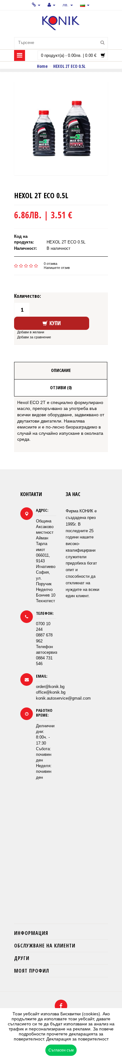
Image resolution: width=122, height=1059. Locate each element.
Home (42, 66)
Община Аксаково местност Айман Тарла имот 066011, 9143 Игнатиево (45, 544)
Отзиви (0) (61, 387)
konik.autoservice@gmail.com (63, 698)
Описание (61, 370)
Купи (55, 323)
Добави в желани (30, 332)
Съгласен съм (61, 1050)
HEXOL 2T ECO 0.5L (69, 66)
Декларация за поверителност (77, 1038)
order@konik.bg (50, 686)
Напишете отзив (57, 268)
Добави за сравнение (34, 337)
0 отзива (50, 263)
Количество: (27, 295)
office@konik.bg (50, 692)
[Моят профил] (51, 5)
